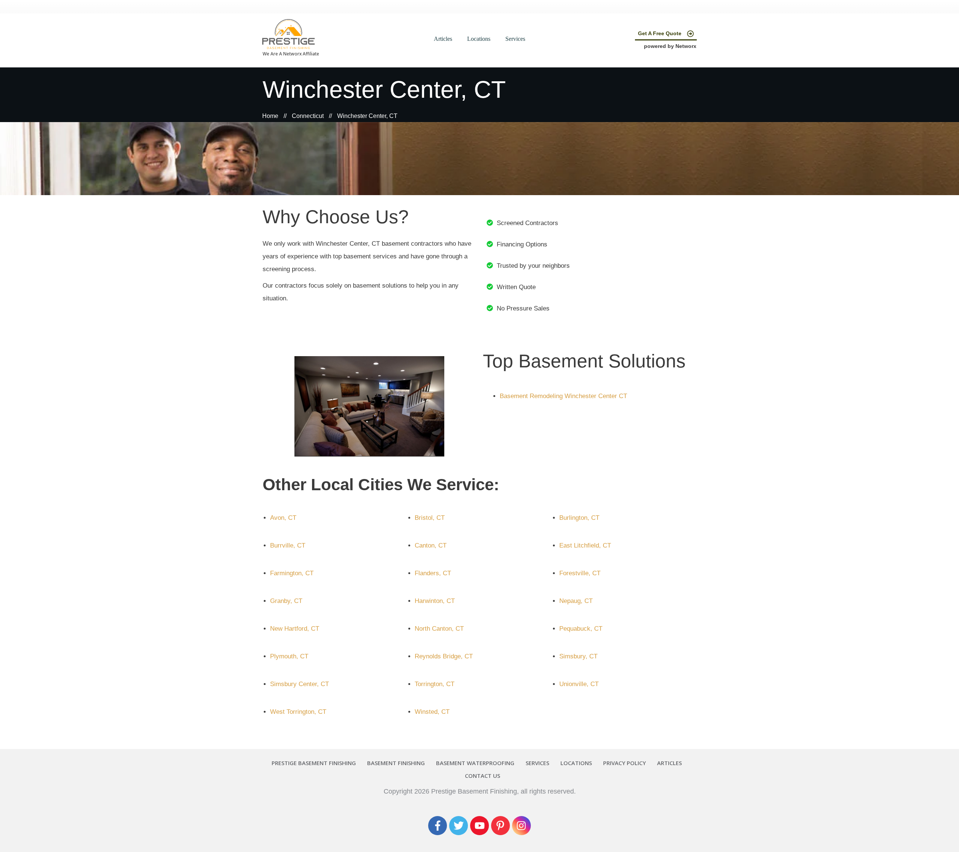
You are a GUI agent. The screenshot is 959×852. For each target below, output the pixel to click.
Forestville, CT (579, 573)
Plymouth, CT (289, 656)
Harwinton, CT (435, 600)
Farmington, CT (292, 573)
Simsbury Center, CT (299, 684)
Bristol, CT (430, 517)
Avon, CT (283, 517)
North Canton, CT (439, 628)
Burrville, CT (287, 545)
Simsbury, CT (578, 656)
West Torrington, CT (298, 711)
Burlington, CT (579, 517)
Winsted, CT (432, 711)
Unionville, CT (579, 684)
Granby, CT (286, 600)
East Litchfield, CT (585, 545)
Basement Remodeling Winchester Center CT (563, 396)
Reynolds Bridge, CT (444, 656)
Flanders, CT (433, 573)
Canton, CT (431, 545)
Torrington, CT (434, 684)
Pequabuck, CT (580, 628)
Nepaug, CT (576, 600)
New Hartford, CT (294, 628)
